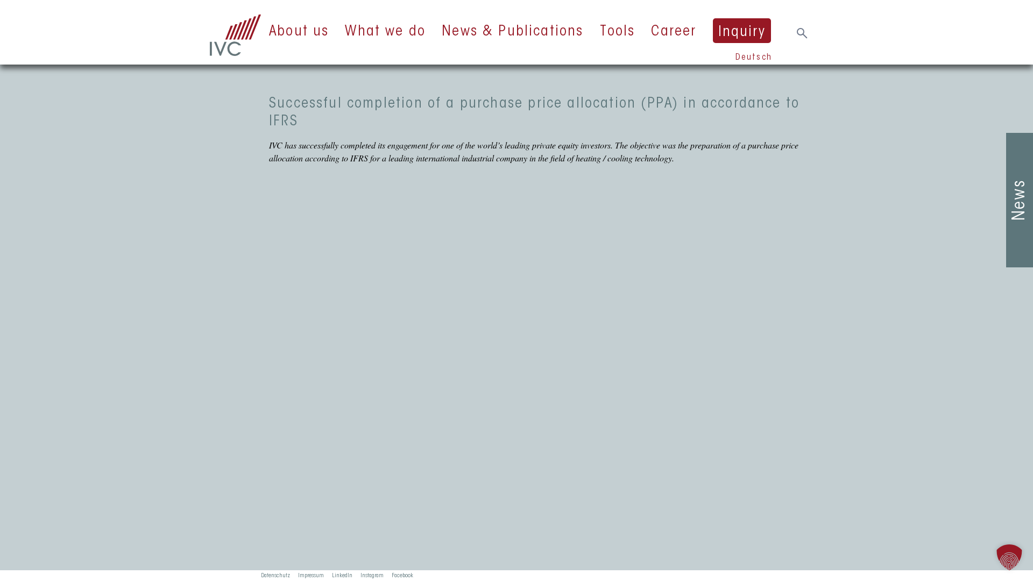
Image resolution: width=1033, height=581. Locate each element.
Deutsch (753, 57)
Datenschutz (275, 575)
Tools (617, 31)
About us (299, 31)
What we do (385, 31)
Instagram (372, 575)
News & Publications (512, 31)
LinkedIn (342, 575)
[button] (1009, 557)
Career (673, 31)
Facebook (402, 575)
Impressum (311, 575)
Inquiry (742, 32)
